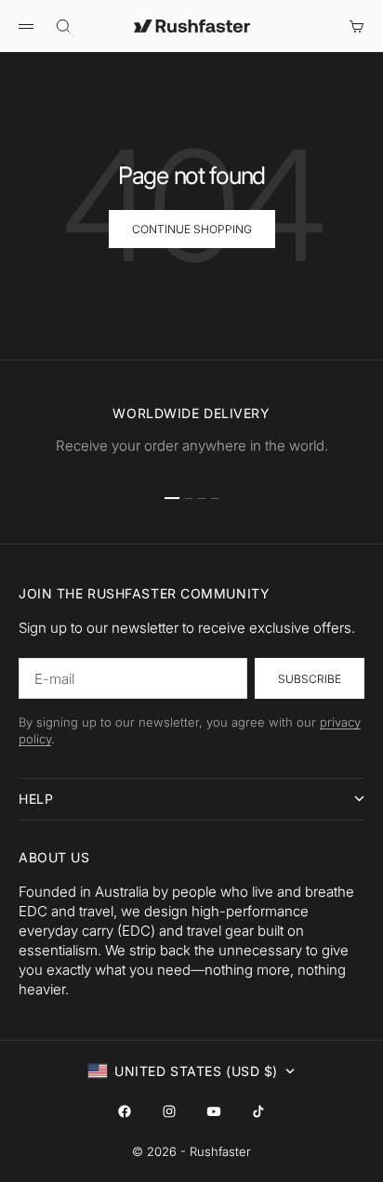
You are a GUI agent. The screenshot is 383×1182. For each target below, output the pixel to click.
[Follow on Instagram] (169, 1111)
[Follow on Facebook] (124, 1111)
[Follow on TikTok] (258, 1111)
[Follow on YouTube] (213, 1111)
